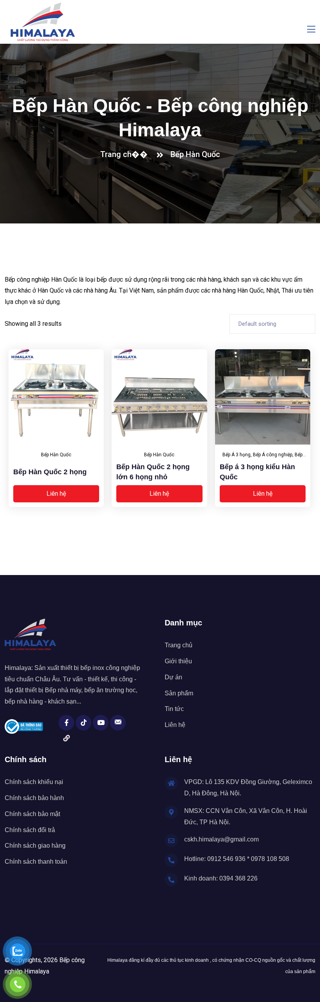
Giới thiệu (178, 661)
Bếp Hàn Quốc (195, 154)
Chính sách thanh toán (36, 861)
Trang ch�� (126, 154)
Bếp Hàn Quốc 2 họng (50, 472)
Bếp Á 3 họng (236, 454)
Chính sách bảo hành (34, 798)
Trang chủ (178, 645)
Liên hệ (56, 493)
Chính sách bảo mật (32, 814)
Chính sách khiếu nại (34, 782)
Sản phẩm (179, 693)
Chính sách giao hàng (35, 845)
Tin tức (174, 709)
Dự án (173, 677)
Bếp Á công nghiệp (272, 454)
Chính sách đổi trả (30, 830)
